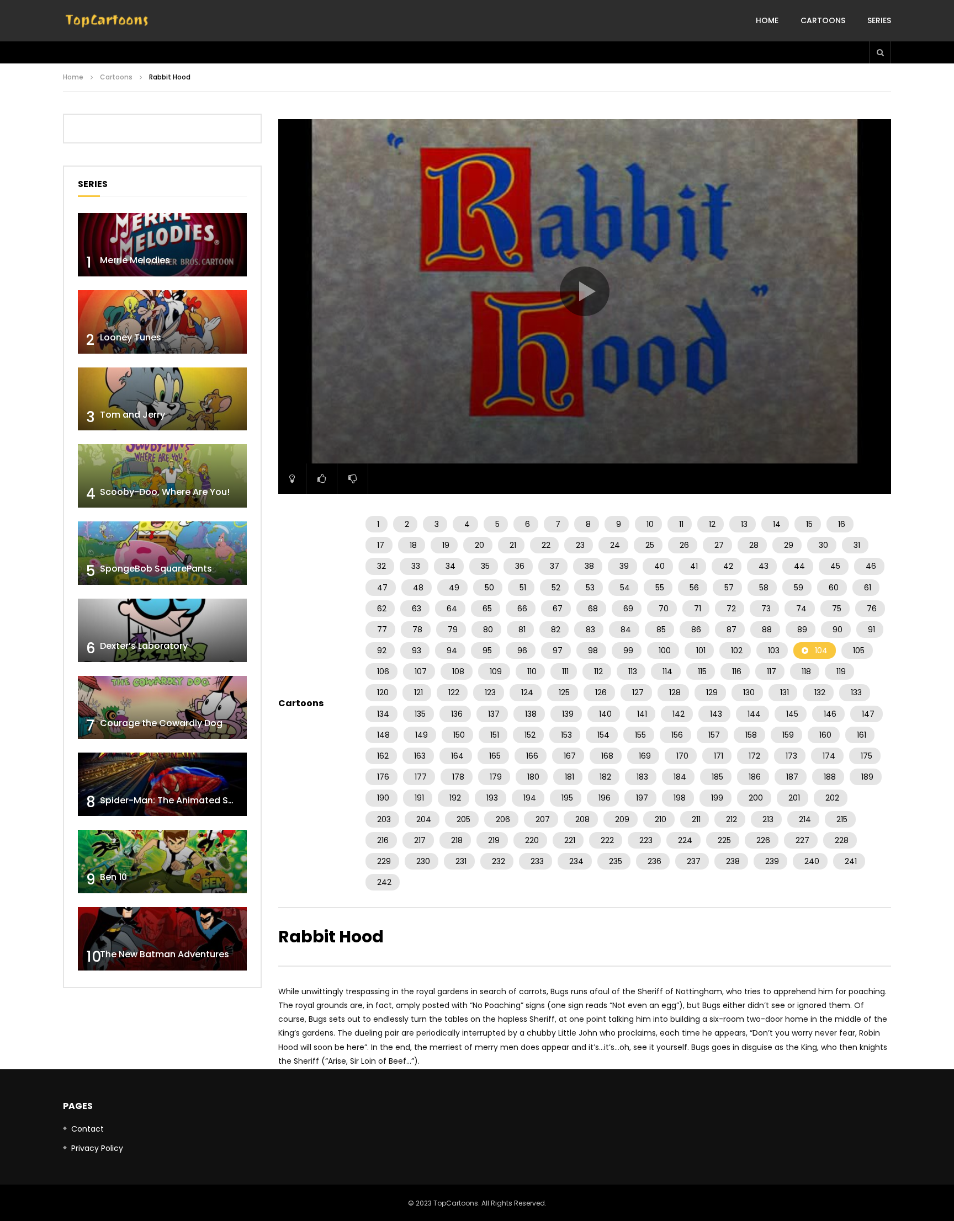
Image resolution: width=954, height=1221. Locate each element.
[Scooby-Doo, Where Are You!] (162, 476)
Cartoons (823, 20)
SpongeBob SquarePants (156, 568)
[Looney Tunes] (162, 322)
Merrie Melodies (135, 260)
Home (767, 20)
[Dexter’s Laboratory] (162, 630)
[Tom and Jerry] (162, 399)
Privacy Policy (97, 1148)
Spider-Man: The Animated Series (175, 800)
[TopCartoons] (107, 21)
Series (879, 20)
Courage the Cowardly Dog (161, 723)
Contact (87, 1128)
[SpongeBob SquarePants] (162, 553)
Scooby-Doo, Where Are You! (165, 492)
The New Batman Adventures (164, 954)
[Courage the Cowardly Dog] (162, 707)
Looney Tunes (130, 337)
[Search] (880, 52)
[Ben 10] (162, 861)
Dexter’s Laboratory (144, 645)
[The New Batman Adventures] (162, 939)
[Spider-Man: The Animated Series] (162, 784)
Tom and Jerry (132, 414)
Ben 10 (113, 877)
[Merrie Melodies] (162, 244)
